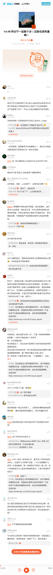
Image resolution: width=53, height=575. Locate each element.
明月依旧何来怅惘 (14, 141)
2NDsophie (12, 530)
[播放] (26, 570)
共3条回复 (13, 134)
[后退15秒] (20, 570)
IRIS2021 (11, 233)
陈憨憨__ (10, 115)
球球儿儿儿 (11, 519)
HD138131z (12, 498)
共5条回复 (13, 194)
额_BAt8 (10, 201)
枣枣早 (10, 275)
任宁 (9, 86)
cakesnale (11, 98)
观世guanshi (12, 329)
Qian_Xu (10, 402)
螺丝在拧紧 (25, 40)
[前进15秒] (33, 570)
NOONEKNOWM (14, 382)
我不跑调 (11, 155)
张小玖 (10, 253)
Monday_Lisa (12, 454)
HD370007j (12, 431)
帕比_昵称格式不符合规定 (17, 178)
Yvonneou (11, 167)
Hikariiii (10, 417)
